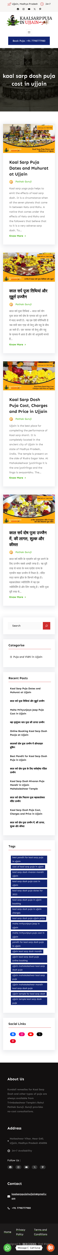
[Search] (46, 626)
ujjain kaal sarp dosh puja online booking (25, 958)
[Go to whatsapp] (7, 1248)
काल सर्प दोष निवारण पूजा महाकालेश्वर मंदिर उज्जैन (27, 799)
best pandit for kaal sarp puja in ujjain (27, 859)
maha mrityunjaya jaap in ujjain (26, 925)
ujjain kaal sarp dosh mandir (27, 951)
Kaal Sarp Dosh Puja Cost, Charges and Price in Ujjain (28, 405)
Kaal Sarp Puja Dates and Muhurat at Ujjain (28, 168)
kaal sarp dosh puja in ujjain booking (26, 902)
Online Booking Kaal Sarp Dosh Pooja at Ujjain (28, 733)
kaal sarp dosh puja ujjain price (28, 918)
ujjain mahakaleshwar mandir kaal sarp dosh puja (27, 986)
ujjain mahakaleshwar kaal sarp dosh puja (28, 968)
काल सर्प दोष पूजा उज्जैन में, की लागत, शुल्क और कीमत (28, 538)
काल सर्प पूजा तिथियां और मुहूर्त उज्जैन (27, 701)
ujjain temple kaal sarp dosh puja (27, 1001)
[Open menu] (29, 32)
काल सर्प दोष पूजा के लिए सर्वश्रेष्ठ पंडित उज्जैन (28, 770)
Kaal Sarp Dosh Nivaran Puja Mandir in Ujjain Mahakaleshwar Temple (27, 785)
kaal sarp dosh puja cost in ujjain (26, 883)
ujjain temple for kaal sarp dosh (28, 993)
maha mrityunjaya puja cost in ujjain (28, 935)
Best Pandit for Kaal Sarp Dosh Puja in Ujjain (28, 758)
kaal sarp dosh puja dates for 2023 (27, 892)
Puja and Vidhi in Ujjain (27, 656)
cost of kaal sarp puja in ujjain (28, 866)
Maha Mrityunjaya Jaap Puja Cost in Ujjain (27, 711)
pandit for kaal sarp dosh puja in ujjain (28, 944)
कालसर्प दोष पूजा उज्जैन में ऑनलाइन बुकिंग (26, 745)
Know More (16, 235)
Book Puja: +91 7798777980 (29, 40)
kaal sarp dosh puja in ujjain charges (26, 911)
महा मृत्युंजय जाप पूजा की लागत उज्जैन (27, 722)
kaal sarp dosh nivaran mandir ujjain (28, 874)
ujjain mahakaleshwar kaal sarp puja (28, 977)
